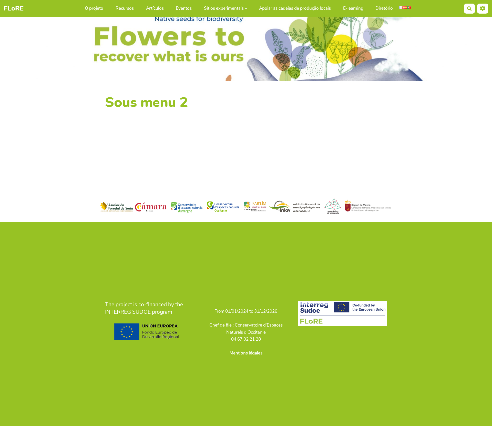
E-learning (353, 9)
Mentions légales (246, 353)
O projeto (94, 9)
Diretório (384, 9)
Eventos (184, 9)
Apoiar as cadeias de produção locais (295, 9)
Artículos (155, 9)
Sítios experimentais (224, 9)
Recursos (125, 9)
